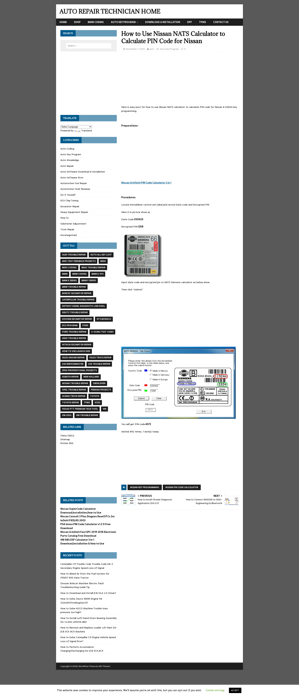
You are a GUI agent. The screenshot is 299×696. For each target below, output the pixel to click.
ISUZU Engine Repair (73, 357)
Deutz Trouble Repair (75, 312)
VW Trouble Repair (87, 415)
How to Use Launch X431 (76, 351)
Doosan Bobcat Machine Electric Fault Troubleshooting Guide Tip (82, 585)
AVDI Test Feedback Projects (79, 261)
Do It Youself (67, 195)
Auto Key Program (123, 22)
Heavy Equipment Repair (74, 212)
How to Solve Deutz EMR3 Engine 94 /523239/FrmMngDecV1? (81, 600)
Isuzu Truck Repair (100, 357)
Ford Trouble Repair (74, 332)
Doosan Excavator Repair (77, 319)
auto (152, 49)
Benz (103, 261)
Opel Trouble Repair (74, 389)
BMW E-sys (97, 274)
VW (104, 409)
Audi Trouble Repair (74, 254)
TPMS (202, 22)
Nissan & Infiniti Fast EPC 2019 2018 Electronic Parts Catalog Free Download (88, 534)
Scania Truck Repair (73, 396)
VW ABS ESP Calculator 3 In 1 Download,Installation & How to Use (82, 541)
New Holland (91, 377)
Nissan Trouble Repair (75, 383)
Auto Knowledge (69, 160)
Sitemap (65, 439)
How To (64, 218)
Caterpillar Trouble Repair (78, 299)
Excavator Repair (69, 206)
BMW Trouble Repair (74, 287)
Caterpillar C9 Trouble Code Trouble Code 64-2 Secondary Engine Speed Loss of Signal (86, 566)
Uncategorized (68, 235)
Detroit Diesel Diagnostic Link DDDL (83, 306)
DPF (189, 22)
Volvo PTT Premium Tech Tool (80, 409)
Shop (77, 22)
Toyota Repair (70, 402)
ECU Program (70, 325)
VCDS (97, 402)
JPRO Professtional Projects (79, 370)
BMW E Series (69, 280)
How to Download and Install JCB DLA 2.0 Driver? (88, 593)
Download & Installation (162, 22)
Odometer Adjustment (73, 224)
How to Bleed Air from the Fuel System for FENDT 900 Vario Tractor (84, 575)
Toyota (94, 396)
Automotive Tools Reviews (75, 189)
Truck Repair (67, 229)
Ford (85, 325)
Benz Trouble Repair (93, 267)
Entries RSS (66, 443)
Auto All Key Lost (101, 254)
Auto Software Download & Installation (82, 172)
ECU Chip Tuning (69, 200)
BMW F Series (88, 280)
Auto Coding (67, 149)
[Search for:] (88, 46)
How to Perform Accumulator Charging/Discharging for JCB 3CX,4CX (81, 649)
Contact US (221, 22)
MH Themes (104, 666)
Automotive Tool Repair (73, 183)
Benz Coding (69, 267)
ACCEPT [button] (235, 690)
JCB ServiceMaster (72, 364)
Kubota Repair (70, 377)
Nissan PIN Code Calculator (181, 487)
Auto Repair (67, 166)
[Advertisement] (180, 79)
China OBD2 (67, 435)
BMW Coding (96, 22)
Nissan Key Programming (144, 487)
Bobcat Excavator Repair (76, 293)
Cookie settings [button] (215, 690)
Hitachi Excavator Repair (76, 344)
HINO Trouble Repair (74, 338)
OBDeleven (99, 383)
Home (63, 22)
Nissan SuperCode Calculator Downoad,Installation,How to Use (80, 511)
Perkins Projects (101, 389)
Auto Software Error (71, 177)
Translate (86, 130)
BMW (64, 274)
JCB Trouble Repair (99, 364)
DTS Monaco (104, 319)
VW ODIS (66, 415)
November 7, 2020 (135, 49)
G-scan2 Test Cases (102, 332)
